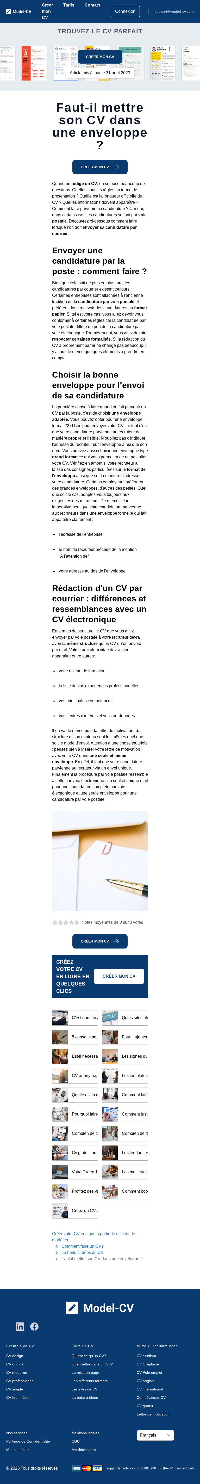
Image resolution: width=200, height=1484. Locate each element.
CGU (76, 1441)
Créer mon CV (47, 11)
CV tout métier (18, 1397)
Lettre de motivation (153, 1414)
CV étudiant (146, 1356)
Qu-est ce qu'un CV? (89, 1356)
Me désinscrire (84, 1450)
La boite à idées (85, 1397)
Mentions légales (85, 1433)
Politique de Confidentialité (28, 1441)
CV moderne (16, 1372)
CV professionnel (20, 1381)
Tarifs (68, 5)
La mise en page (85, 1372)
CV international (150, 1389)
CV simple (14, 1389)
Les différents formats (90, 1381)
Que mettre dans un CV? (92, 1364)
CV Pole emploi (149, 1372)
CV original (15, 1364)
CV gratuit (145, 1406)
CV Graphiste (148, 1364)
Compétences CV (151, 1397)
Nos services (16, 1433)
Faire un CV (82, 1346)
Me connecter (17, 1450)
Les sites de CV (84, 1389)
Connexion (125, 11)
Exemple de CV (20, 1346)
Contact (92, 5)
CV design (14, 1356)
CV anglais (145, 1381)
